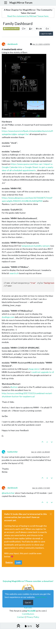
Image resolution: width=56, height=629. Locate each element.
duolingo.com (8, 317)
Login (18, 562)
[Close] (50, 514)
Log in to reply (46, 33)
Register (9, 562)
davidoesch (12, 44)
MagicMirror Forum (20, 2)
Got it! (28, 602)
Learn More (41, 597)
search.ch (14, 273)
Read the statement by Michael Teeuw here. (28, 16)
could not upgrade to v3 (43, 372)
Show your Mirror (12, 28)
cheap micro (33, 369)
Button (14, 387)
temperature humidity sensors (36, 245)
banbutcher (12, 452)
